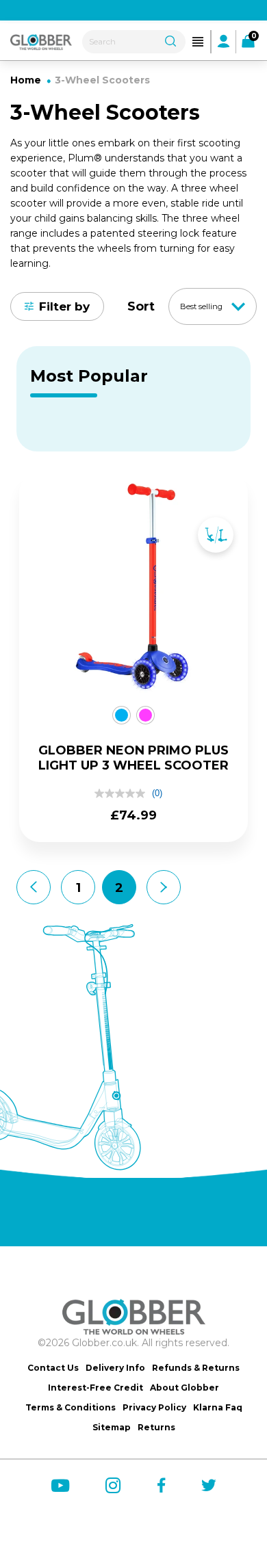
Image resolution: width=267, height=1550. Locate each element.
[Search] (170, 39)
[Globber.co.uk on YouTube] (60, 1486)
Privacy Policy (154, 1407)
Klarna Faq (217, 1407)
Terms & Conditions (70, 1407)
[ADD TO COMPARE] (215, 521)
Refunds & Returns (196, 1368)
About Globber (184, 1387)
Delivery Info (115, 1368)
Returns (156, 1427)
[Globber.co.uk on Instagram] (113, 1486)
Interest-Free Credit (95, 1387)
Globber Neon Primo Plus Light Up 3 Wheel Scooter (133, 758)
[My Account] (223, 41)
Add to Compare (215, 535)
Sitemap (111, 1427)
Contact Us (53, 1368)
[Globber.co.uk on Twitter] (208, 1485)
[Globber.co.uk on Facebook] (161, 1485)
